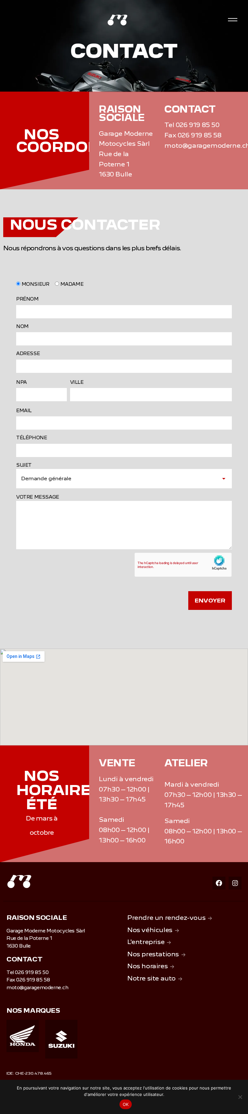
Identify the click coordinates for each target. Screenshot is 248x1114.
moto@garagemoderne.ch (37, 987)
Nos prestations (153, 954)
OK (126, 1104)
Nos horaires (147, 966)
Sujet (24, 465)
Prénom (27, 299)
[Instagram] (235, 883)
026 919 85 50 (198, 125)
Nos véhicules (149, 930)
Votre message (37, 497)
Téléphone (31, 438)
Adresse (28, 353)
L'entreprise (145, 942)
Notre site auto (151, 978)
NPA (21, 382)
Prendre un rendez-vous (166, 917)
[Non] (240, 1097)
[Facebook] (218, 883)
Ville (77, 382)
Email (24, 410)
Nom (22, 326)
